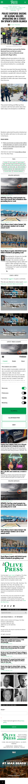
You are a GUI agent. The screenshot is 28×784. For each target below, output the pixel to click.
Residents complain (8, 169)
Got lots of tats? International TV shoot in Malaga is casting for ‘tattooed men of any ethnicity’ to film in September (14, 654)
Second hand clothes (19, 169)
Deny (14, 424)
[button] (25, 612)
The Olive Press (8, 171)
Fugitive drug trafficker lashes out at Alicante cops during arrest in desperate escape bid (13, 445)
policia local (12, 166)
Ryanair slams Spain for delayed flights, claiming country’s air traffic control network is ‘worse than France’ (13, 668)
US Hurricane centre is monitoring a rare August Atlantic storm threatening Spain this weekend (13, 647)
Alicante (5, 7)
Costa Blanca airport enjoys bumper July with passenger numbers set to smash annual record (13, 226)
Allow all (14, 410)
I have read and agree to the (13, 721)
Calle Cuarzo (13, 162)
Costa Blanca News (20, 152)
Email (3, 709)
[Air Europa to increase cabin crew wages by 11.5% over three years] (14, 304)
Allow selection (14, 417)
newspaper (4, 166)
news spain (22, 164)
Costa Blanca (13, 7)
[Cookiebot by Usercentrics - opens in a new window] (19, 357)
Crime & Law (21, 7)
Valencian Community (15, 9)
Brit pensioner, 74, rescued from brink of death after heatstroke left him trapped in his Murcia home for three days (13, 661)
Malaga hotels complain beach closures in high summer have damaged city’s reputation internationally (12, 641)
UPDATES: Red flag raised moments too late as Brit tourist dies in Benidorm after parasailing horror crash (14, 199)
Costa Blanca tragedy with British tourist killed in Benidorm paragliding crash (13, 251)
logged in (11, 279)
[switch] (24, 393)
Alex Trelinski (16, 24)
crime (4, 164)
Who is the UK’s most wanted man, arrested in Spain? (13, 472)
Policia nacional (21, 166)
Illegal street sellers (12, 164)
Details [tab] (14, 361)
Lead (7, 9)
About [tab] (23, 361)
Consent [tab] (5, 361)
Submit (14, 727)
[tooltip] (7, 271)
